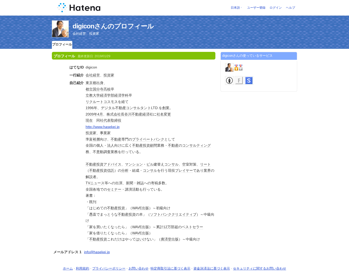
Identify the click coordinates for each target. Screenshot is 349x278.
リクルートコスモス (102, 102)
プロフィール (62, 44)
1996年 (91, 108)
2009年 (91, 114)
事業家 (105, 133)
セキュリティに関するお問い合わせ (259, 268)
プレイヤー (184, 170)
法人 (110, 145)
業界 (207, 170)
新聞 (129, 183)
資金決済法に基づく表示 (211, 268)
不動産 (120, 108)
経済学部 (107, 95)
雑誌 (140, 183)
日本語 (235, 7)
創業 (165, 108)
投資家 (108, 75)
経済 (145, 114)
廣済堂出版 (170, 239)
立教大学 (93, 95)
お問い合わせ (138, 268)
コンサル (171, 164)
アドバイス (112, 164)
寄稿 (154, 183)
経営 (96, 75)
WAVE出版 (140, 208)
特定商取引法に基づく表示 (170, 268)
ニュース (97, 183)
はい (139, 239)
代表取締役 (112, 120)
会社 (89, 75)
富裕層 (94, 139)
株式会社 (114, 114)
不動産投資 (141, 145)
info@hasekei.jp (97, 252)
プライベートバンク (148, 139)
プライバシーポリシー (108, 268)
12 (165, 227)
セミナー (114, 189)
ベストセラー (192, 227)
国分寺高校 (102, 89)
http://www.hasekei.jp (103, 127)
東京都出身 (94, 83)
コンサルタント (138, 108)
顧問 (153, 145)
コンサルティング (196, 145)
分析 (125, 170)
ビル (150, 164)
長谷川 (126, 114)
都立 (89, 89)
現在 (89, 120)
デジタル (108, 108)
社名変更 (164, 114)
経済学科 (121, 95)
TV (88, 183)
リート (205, 164)
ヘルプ (290, 7)
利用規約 (82, 268)
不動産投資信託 (101, 170)
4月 (100, 114)
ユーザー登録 (256, 7)
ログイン (276, 7)
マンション (134, 164)
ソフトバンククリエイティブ (173, 214)
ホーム (68, 268)
